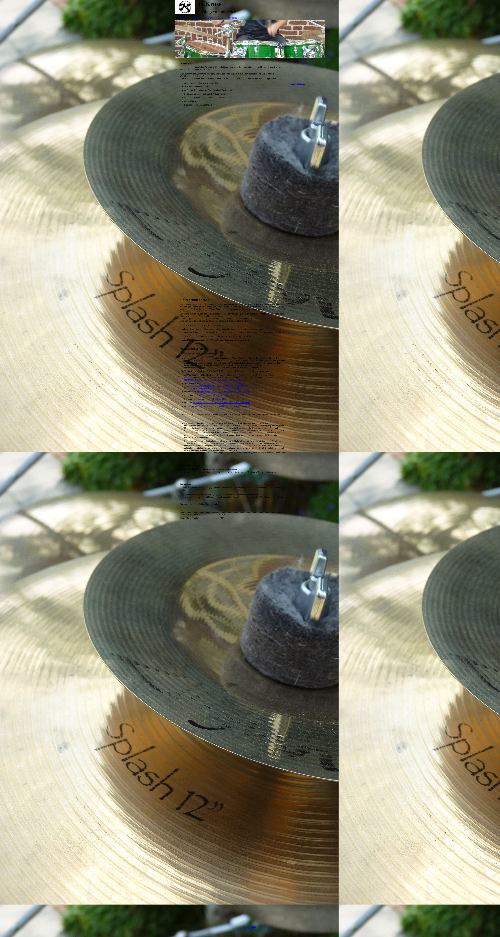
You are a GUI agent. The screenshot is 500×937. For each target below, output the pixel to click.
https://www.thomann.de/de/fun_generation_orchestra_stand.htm (223, 392)
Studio (220, 18)
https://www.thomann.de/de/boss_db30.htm (212, 399)
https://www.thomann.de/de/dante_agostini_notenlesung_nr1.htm (213, 388)
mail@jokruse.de (298, 83)
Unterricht (208, 18)
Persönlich (194, 18)
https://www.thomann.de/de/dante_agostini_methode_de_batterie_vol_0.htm (218, 386)
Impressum (232, 18)
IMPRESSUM (250, 929)
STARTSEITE (250, 927)
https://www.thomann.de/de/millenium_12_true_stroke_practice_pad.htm (214, 380)
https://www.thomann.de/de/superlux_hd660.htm (214, 395)
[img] (250, 7)
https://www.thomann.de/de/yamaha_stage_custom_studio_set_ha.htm (221, 403)
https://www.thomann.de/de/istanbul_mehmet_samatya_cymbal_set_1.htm (225, 406)
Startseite (181, 18)
